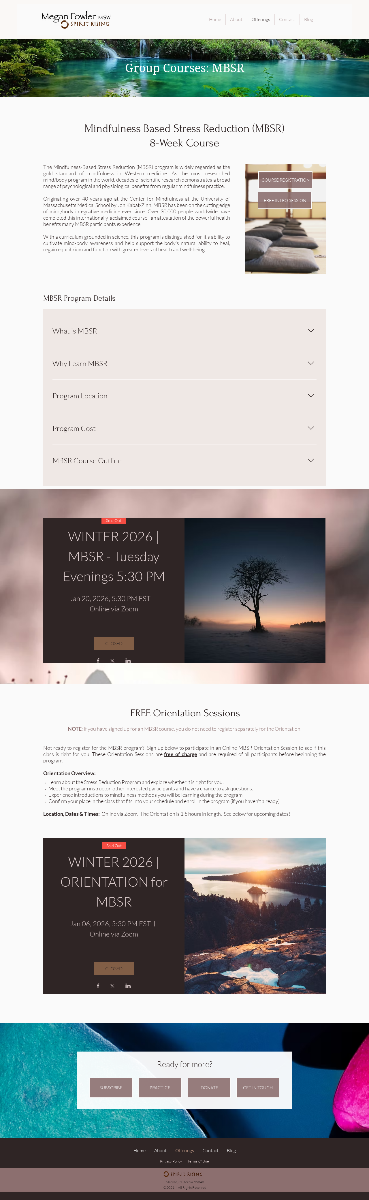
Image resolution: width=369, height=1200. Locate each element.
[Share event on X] (112, 661)
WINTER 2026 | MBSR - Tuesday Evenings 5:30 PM (114, 556)
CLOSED (114, 643)
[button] (111, 1088)
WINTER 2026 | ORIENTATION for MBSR (115, 881)
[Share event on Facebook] (98, 661)
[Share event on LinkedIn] (128, 661)
